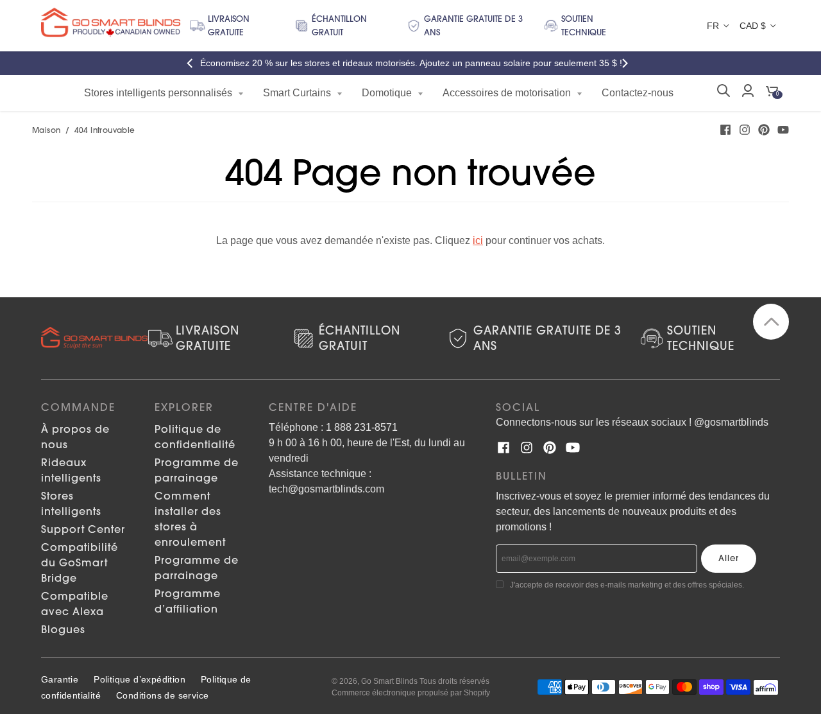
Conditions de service (162, 695)
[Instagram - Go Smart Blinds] (744, 129)
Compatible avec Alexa (74, 603)
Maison (46, 130)
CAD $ (753, 26)
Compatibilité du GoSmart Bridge (79, 562)
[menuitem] (164, 93)
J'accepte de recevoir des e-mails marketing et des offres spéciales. (627, 584)
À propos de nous (75, 436)
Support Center (83, 529)
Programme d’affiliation (188, 601)
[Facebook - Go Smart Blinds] (725, 129)
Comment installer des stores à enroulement (190, 518)
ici (478, 240)
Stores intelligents (71, 503)
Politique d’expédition (139, 679)
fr (713, 26)
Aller (728, 558)
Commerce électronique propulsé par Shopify (411, 692)
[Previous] (193, 63)
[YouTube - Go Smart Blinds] (783, 129)
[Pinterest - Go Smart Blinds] (764, 129)
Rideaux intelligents (71, 470)
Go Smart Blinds (389, 681)
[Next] (627, 63)
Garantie (59, 679)
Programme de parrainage (197, 470)
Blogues (63, 629)
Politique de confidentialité (195, 436)
